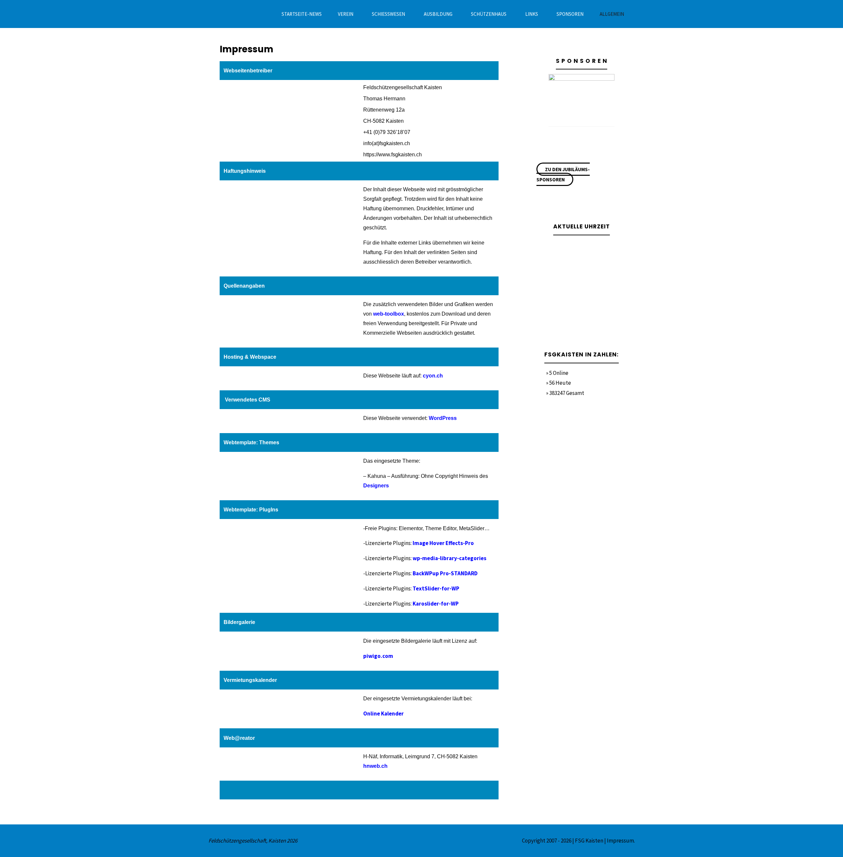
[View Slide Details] (581, 98)
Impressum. (621, 840)
